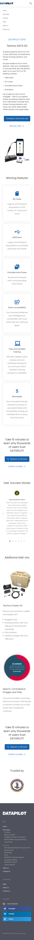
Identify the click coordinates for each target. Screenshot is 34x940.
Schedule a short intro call (17, 118)
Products (5, 18)
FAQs (4, 22)
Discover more (15, 126)
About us (5, 25)
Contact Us (6, 29)
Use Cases (6, 14)
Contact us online (15, 466)
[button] (9, 541)
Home (4, 10)
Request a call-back (18, 459)
